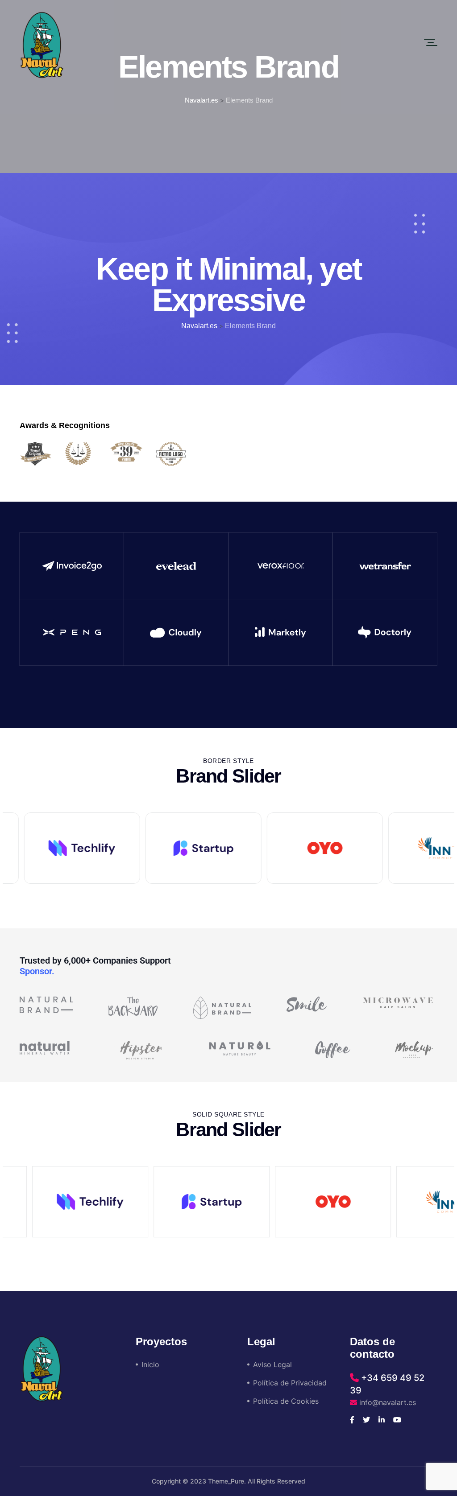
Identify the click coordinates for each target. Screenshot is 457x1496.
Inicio (150, 1364)
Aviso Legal (272, 1364)
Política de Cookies (286, 1401)
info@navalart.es (386, 1402)
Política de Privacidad (290, 1382)
